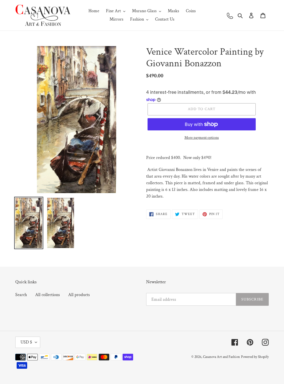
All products (79, 295)
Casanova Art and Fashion (221, 357)
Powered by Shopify (255, 357)
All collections (47, 295)
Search (21, 295)
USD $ (26, 342)
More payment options (201, 137)
